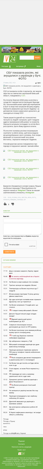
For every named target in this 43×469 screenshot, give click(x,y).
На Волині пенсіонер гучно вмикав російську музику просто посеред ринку (25, 331)
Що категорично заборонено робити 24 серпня (23, 408)
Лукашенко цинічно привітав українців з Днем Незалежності (23, 380)
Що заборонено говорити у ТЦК (20, 341)
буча (19, 197)
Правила (28, 236)
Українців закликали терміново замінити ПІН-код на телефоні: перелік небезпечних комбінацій (24, 352)
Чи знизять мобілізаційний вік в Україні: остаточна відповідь (24, 277)
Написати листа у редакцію (21, 447)
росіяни (14, 197)
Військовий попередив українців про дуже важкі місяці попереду (24, 345)
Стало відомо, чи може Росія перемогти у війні (24, 369)
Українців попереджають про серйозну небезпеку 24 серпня (23, 397)
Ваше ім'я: (6, 216)
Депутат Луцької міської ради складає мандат (22, 315)
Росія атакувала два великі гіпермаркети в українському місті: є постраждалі (25, 358)
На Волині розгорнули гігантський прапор (22, 386)
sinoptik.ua (15, 433)
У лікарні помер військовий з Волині (24, 310)
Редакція (21, 441)
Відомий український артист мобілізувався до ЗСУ (20, 320)
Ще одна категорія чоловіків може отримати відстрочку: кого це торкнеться (25, 300)
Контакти (21, 444)
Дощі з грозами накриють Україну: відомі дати (23, 272)
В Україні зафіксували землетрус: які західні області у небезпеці (25, 413)
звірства (24, 197)
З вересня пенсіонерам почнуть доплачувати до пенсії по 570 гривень (22, 325)
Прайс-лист (21, 450)
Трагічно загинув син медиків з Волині (22, 285)
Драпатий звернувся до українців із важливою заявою (21, 402)
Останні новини (9, 260)
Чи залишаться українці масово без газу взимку (23, 391)
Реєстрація (5, 66)
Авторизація (20, 66)
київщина (13, 199)
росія (9, 197)
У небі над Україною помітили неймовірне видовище (21, 336)
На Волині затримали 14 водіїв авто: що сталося (23, 306)
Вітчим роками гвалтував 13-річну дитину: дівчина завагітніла (24, 295)
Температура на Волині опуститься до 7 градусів (23, 289)
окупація (20, 199)
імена (29, 197)
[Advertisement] (21, 22)
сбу (25, 199)
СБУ (23, 95)
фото (34, 197)
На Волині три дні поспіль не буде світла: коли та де (24, 364)
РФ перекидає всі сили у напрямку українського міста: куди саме (21, 375)
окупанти (6, 199)
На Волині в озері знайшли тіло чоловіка (23, 282)
